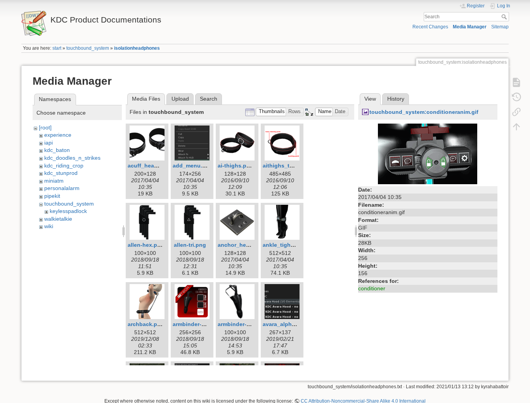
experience (57, 135)
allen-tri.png (190, 245)
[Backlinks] (516, 112)
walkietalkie (58, 219)
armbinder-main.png (244, 324)
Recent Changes (430, 27)
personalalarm (62, 188)
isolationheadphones (137, 48)
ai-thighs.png (235, 165)
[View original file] (427, 153)
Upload (180, 99)
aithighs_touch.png (289, 165)
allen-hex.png (146, 245)
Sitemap (500, 27)
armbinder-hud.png (198, 324)
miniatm (54, 181)
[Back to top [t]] (516, 126)
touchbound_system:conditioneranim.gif (423, 112)
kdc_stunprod (61, 173)
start (56, 48)
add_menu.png (193, 165)
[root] (45, 127)
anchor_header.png (243, 245)
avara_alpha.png (285, 324)
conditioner (371, 288)
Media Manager (470, 27)
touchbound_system (87, 48)
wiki (48, 226)
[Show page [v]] (516, 82)
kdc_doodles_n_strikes (72, 158)
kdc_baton (57, 150)
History (395, 99)
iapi (48, 143)
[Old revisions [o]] (516, 97)
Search (505, 16)
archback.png (146, 324)
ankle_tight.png (284, 245)
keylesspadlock (68, 211)
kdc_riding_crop (63, 165)
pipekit (52, 196)
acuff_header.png (151, 165)
